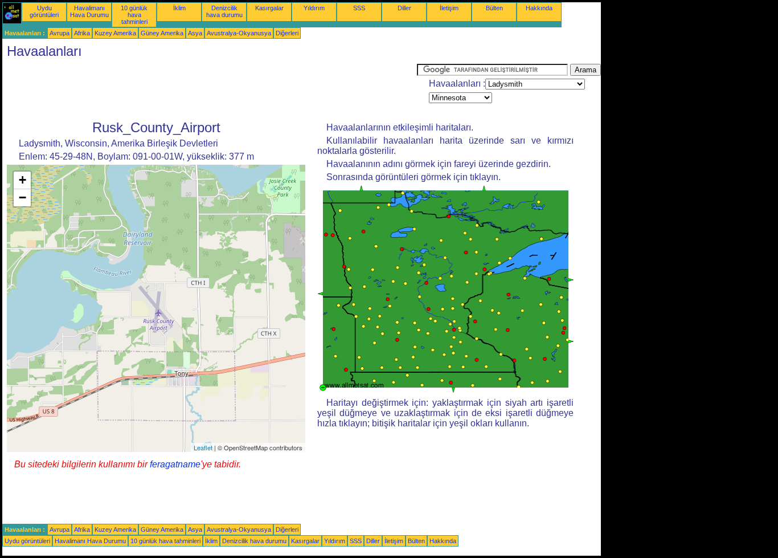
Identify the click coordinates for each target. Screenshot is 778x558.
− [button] (22, 197)
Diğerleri (287, 33)
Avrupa (59, 33)
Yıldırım (314, 8)
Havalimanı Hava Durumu (89, 11)
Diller (404, 8)
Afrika (82, 33)
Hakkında (539, 8)
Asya (195, 33)
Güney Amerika (162, 33)
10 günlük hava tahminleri (134, 15)
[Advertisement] (209, 89)
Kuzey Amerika (115, 33)
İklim (179, 8)
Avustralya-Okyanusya (239, 33)
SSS (359, 8)
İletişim (449, 8)
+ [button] (22, 180)
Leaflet (203, 447)
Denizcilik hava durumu (224, 11)
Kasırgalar (269, 8)
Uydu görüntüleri (44, 11)
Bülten (494, 8)
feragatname (175, 464)
